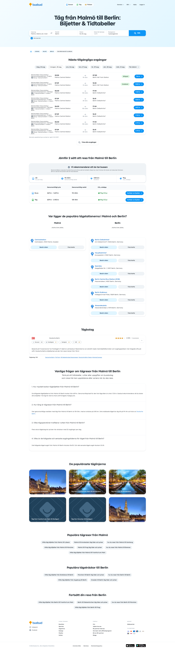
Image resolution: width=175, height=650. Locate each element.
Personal (37, 342)
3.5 (69, 342)
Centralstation (40, 239)
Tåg (36, 200)
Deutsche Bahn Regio (85, 357)
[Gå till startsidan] (35, 4)
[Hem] (31, 51)
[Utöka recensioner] (142, 340)
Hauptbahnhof (100, 253)
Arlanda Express (97, 357)
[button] (51, 33)
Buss (36, 193)
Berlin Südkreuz (101, 292)
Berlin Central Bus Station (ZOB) (107, 279)
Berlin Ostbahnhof (102, 239)
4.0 (41, 342)
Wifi (76, 342)
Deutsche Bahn (54, 338)
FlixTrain (57, 357)
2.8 (79, 342)
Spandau (98, 266)
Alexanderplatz (101, 305)
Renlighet (64, 342)
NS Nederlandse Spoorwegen (69, 357)
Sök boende (37, 38)
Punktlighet (51, 342)
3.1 (55, 342)
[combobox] (39, 33)
